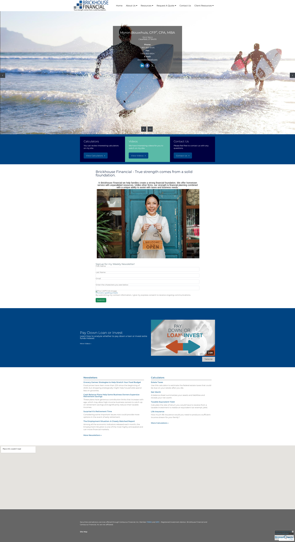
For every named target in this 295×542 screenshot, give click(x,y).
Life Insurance (157, 411)
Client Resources (203, 5)
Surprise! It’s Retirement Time (97, 411)
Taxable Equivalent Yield (163, 402)
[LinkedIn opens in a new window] (142, 65)
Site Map (83, 532)
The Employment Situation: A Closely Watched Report (109, 421)
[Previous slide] (2, 75)
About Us (131, 5)
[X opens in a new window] (152, 65)
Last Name (101, 272)
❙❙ (150, 129)
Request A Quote (165, 5)
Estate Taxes (157, 382)
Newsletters (90, 377)
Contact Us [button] (181, 156)
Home (119, 5)
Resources (146, 5)
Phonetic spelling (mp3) (107, 293)
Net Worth (156, 392)
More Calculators (160, 423)
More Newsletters (92, 435)
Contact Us (185, 5)
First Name (101, 266)
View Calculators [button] (94, 156)
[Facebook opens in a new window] (147, 65)
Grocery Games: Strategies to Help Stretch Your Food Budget (112, 382)
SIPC (157, 522)
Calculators (157, 377)
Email (98, 279)
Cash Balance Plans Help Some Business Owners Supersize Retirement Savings (111, 396)
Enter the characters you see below (112, 285)
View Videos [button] (137, 156)
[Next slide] (292, 75)
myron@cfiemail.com (147, 59)
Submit (101, 300)
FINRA (149, 522)
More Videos (85, 343)
